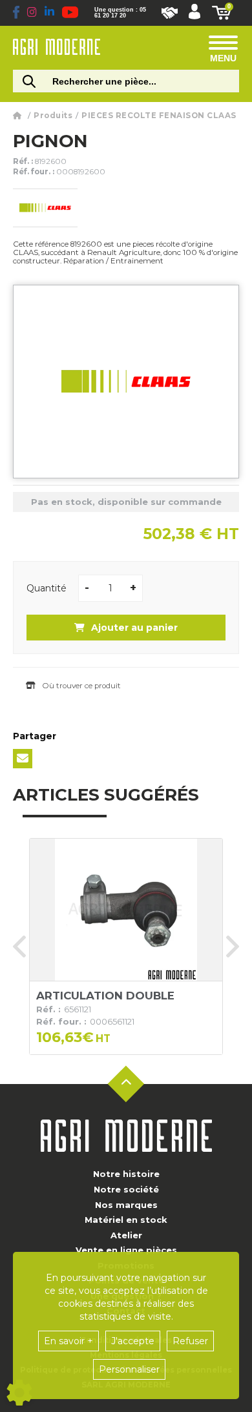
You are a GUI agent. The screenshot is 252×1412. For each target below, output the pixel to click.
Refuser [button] (190, 1341)
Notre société (126, 1189)
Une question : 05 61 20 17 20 (120, 13)
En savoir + (68, 1341)
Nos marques (126, 1205)
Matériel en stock (126, 1219)
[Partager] (22, 758)
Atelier (126, 1235)
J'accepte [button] (132, 1341)
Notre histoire (126, 1174)
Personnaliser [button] (129, 1369)
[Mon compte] (194, 13)
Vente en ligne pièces (126, 1250)
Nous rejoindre (169, 13)
